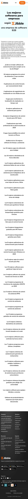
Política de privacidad (17, 493)
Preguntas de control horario (20, 442)
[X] (10, 478)
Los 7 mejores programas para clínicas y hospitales (14, 345)
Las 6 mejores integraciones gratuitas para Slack (14, 236)
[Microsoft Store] (4, 469)
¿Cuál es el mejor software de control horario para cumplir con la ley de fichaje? (14, 67)
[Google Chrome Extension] (12, 469)
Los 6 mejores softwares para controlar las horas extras (14, 338)
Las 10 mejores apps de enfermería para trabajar (14, 149)
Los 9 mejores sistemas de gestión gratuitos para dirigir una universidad (14, 382)
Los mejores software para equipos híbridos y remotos (14, 391)
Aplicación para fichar (6, 425)
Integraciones (4, 431)
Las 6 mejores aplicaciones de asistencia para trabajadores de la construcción (14, 173)
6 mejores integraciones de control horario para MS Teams (14, 117)
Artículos (3, 449)
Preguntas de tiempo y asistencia (20, 446)
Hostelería (17, 424)
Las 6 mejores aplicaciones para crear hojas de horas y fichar (14, 181)
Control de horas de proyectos (6, 428)
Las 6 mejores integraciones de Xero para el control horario (14, 221)
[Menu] (26, 2)
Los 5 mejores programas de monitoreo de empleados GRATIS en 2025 (14, 284)
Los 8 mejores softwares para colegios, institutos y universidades (14, 363)
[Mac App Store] (20, 466)
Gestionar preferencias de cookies (20, 452)
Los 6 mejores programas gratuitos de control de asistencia (14, 315)
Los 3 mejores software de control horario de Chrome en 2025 (14, 276)
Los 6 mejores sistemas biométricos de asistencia (14, 323)
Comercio (17, 429)
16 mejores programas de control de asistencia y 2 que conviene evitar (14, 76)
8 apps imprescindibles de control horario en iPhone (14, 134)
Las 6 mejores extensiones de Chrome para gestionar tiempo (14, 204)
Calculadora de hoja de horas (6, 438)
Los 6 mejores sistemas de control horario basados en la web (14, 330)
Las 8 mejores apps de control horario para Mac (14, 260)
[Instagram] (5, 478)
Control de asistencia (6, 416)
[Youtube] (8, 478)
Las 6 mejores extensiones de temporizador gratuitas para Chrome (14, 212)
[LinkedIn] (1, 478)
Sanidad (17, 427)
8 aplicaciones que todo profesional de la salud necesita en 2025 (14, 126)
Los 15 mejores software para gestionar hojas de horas (14, 268)
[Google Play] (12, 466)
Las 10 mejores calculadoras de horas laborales (14, 157)
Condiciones (8, 493)
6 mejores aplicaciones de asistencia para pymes (14, 109)
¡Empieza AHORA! (22, 3)
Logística (17, 422)
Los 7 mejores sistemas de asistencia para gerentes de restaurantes (14, 354)
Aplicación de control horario (6, 422)
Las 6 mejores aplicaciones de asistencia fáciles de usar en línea (14, 164)
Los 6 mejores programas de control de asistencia (14, 300)
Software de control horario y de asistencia (6, 419)
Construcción (18, 418)
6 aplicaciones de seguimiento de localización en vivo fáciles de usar (14, 92)
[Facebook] (3, 478)
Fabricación (17, 420)
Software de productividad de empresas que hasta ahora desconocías (14, 400)
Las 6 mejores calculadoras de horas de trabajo (14, 196)
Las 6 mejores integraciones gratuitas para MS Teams (14, 228)
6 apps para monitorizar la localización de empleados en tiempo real (14, 101)
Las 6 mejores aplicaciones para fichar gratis (14, 189)
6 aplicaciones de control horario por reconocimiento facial (14, 85)
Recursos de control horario (6, 446)
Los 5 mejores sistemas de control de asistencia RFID (14, 293)
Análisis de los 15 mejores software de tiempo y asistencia (14, 142)
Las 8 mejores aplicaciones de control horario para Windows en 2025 (14, 252)
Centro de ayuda (19, 440)
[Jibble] (4, 3)
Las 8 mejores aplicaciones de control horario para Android (14, 243)
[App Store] (4, 466)
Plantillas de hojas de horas (6, 442)
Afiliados (17, 438)
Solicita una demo (19, 449)
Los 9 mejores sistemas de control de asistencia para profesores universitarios (14, 373)
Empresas (17, 416)
